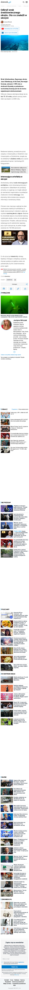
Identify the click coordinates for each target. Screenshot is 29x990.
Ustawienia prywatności (19, 983)
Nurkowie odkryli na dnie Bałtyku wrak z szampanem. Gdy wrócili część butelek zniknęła (14, 316)
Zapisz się (14, 967)
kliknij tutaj (16, 974)
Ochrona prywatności (18, 982)
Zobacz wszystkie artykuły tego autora (11, 354)
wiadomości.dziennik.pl (11, 6)
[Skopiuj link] (18, 288)
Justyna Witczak (8, 22)
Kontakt (6, 980)
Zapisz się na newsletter (10, 32)
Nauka (20, 6)
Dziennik (2, 6)
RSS (14, 985)
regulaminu (21, 962)
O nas (11, 980)
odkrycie (9, 280)
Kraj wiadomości (23, 409)
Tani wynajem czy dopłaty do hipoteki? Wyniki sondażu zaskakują (12, 358)
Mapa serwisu (7, 983)
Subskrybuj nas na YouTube (11, 28)
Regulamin (8, 982)
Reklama (16, 980)
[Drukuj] (11, 288)
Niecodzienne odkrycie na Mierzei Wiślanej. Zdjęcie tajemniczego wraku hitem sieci (19, 170)
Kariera (22, 980)
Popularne (14, 409)
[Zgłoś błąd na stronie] (25, 288)
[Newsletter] (4, 288)
